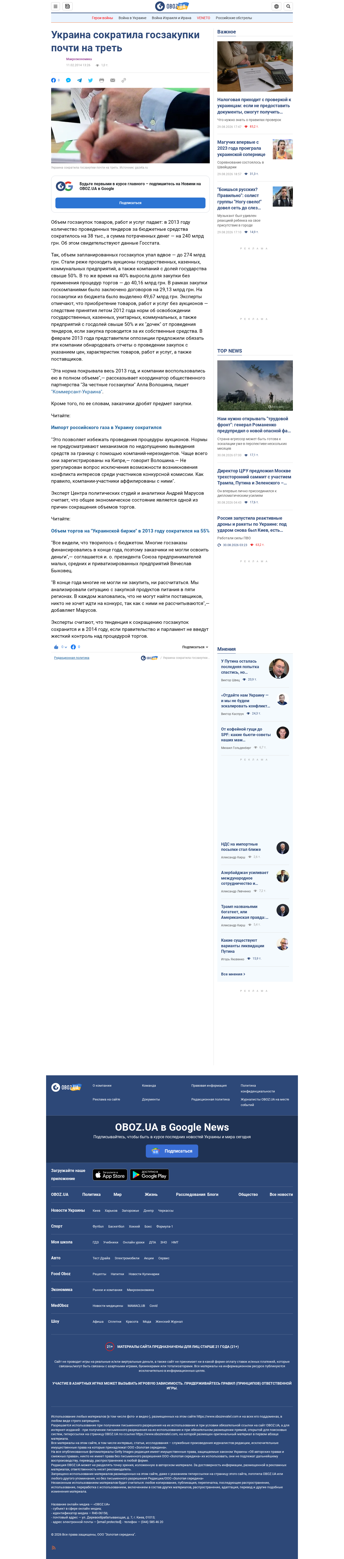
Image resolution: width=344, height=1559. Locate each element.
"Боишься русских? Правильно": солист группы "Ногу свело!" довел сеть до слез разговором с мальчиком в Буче (239, 199)
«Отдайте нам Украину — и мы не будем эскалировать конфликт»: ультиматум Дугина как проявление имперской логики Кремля (245, 701)
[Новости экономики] (149, 659)
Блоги (212, 1194)
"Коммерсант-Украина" (76, 392)
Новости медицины (108, 1306)
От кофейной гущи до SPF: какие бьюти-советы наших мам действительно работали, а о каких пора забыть (246, 735)
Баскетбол (116, 1226)
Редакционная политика (71, 658)
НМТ (175, 1242)
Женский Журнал (169, 1321)
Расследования (190, 1194)
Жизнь (151, 1194)
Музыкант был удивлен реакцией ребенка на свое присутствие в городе (238, 220)
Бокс (148, 1226)
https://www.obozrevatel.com (217, 1416)
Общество (248, 1194)
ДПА (152, 1242)
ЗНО (163, 1242)
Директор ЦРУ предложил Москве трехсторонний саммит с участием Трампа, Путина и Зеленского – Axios (254, 477)
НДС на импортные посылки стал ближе (241, 847)
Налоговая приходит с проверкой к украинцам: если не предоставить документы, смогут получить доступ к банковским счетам (254, 106)
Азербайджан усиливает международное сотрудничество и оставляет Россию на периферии (244, 878)
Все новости (281, 1194)
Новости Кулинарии (144, 1274)
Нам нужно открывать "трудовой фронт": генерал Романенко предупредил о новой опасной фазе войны (254, 425)
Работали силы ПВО (234, 538)
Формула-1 (164, 1226)
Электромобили (127, 1258)
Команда (149, 1085)
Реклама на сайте (106, 1099)
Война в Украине (132, 18)
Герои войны (102, 18)
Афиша (98, 1321)
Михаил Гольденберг (236, 748)
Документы (151, 1099)
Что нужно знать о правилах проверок (249, 120)
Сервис (163, 1258)
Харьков (111, 1210)
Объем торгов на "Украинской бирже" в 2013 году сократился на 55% (130, 531)
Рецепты (99, 1274)
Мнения (226, 649)
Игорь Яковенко (232, 959)
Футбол (98, 1226)
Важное (226, 32)
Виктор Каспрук (232, 714)
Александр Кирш (233, 857)
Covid (153, 1306)
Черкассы (166, 1210)
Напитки (117, 1274)
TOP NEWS (229, 351)
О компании (102, 1085)
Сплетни (114, 1321)
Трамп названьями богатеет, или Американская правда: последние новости (243, 912)
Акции (149, 1258)
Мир (118, 1194)
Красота (132, 1321)
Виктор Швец (230, 680)
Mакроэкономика (79, 59)
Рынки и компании (107, 1290)
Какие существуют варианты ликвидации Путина (242, 946)
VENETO (203, 18)
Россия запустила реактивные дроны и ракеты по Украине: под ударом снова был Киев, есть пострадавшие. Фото (252, 524)
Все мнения (231, 974)
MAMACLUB (136, 1306)
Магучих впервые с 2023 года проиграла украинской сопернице (241, 148)
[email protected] (109, 1522)
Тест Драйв (101, 1258)
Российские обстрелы (234, 18)
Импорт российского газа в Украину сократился (106, 427)
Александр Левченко (236, 891)
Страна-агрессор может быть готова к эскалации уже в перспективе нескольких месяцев (252, 443)
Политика (91, 1194)
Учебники (110, 1242)
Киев (96, 1210)
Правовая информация (209, 1085)
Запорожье (130, 1210)
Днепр (149, 1210)
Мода (147, 1321)
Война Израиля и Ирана (171, 18)
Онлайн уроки (134, 1242)
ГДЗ (96, 1242)
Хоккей (134, 1226)
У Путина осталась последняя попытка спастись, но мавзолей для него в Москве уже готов (241, 667)
